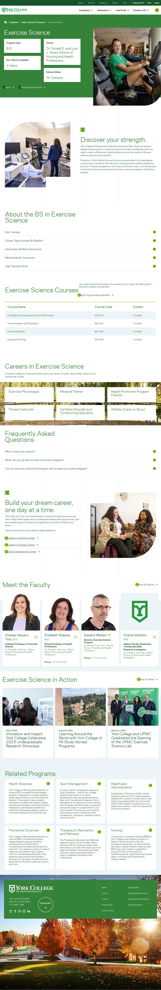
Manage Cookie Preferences (14, 974)
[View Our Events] (10, 911)
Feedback (145, 973)
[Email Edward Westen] (109, 635)
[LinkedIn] (28, 911)
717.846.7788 (16, 904)
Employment (107, 904)
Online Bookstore (135, 904)
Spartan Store (108, 910)
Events (105, 899)
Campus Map (133, 887)
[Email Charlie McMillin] (154, 637)
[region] (80, 322)
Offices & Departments (137, 893)
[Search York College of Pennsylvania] (157, 10)
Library (105, 893)
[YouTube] (19, 911)
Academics (14, 22)
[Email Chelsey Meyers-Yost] (35, 637)
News (104, 887)
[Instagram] (24, 911)
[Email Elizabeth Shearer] (75, 637)
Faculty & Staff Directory (138, 899)
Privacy (154, 973)
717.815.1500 (99, 657)
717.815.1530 (59, 662)
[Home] (6, 22)
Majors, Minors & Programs (33, 22)
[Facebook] (15, 911)
